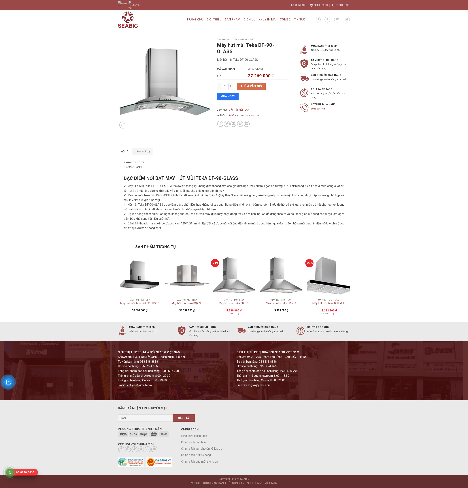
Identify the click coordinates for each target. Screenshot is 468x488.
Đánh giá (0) (142, 151)
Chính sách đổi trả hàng (196, 455)
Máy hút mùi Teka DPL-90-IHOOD (139, 303)
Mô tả (124, 151)
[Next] (350, 287)
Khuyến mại (268, 19)
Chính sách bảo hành (194, 442)
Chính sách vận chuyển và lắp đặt (202, 448)
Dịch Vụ (249, 19)
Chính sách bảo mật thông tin (199, 461)
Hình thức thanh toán (194, 436)
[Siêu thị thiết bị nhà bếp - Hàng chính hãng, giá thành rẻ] (136, 19)
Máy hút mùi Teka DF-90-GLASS (243, 115)
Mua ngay (227, 96)
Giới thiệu (214, 19)
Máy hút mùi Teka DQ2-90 (187, 303)
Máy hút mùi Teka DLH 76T (328, 303)
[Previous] (118, 287)
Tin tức (299, 19)
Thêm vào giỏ (251, 86)
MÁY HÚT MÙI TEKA (244, 39)
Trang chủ (195, 19)
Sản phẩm (232, 19)
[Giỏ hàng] (347, 19)
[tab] (124, 151)
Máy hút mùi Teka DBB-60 (281, 303)
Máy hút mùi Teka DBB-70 (234, 303)
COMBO (285, 19)
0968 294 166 (318, 108)
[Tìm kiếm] (318, 19)
